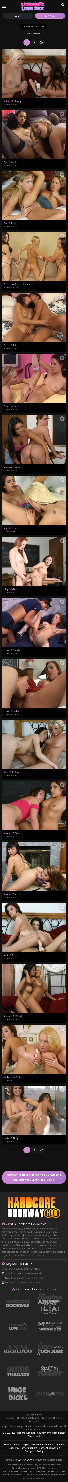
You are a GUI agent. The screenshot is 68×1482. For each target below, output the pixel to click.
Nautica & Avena (12, 894)
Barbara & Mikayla (13, 1016)
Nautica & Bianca (12, 833)
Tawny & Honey (12, 406)
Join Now (50, 15)
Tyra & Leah (10, 162)
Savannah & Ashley (14, 467)
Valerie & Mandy (12, 101)
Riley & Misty (10, 589)
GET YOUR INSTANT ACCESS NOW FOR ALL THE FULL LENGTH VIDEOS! (34, 1177)
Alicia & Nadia (10, 955)
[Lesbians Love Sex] (32, 6)
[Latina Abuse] (50, 1303)
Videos (16, 1444)
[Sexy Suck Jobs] (50, 1348)
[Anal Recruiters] (18, 1348)
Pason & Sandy (11, 650)
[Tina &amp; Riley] (34, 195)
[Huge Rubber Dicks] (18, 1393)
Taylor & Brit (10, 345)
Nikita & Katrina (11, 772)
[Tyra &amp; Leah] (34, 134)
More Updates (33, 33)
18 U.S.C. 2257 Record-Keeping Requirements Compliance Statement (34, 1434)
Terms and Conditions (42, 1444)
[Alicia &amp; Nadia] (34, 927)
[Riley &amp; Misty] (34, 561)
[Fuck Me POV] (50, 1393)
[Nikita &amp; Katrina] (34, 744)
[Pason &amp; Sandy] (34, 622)
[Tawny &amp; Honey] (34, 378)
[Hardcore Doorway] (18, 1303)
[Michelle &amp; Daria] (34, 1049)
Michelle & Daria (12, 1077)
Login (18, 15)
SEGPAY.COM (25, 1459)
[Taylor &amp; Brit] (34, 317)
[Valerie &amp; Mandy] (34, 73)
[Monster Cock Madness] (50, 1326)
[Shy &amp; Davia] (34, 500)
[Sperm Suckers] (50, 1371)
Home (7, 1444)
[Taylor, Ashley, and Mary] (34, 256)
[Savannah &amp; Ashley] (34, 439)
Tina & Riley (9, 223)
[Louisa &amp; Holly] (34, 1110)
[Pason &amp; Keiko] (34, 683)
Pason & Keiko (11, 711)
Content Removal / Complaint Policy (42, 1449)
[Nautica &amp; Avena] (34, 866)
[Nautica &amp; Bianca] (34, 805)
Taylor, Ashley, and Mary (16, 284)
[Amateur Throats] (18, 1371)
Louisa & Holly (10, 1138)
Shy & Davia (10, 528)
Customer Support (26, 1448)
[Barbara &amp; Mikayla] (34, 988)
